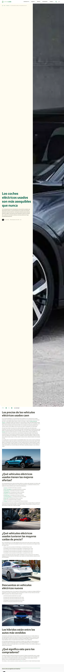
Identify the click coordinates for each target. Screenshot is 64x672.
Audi (5, 499)
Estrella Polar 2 (6, 490)
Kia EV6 (5, 487)
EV (21, 660)
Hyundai (5, 501)
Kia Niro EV (6, 493)
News (4, 5)
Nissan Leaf (6, 498)
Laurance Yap (7, 219)
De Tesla (3, 431)
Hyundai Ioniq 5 (7, 495)
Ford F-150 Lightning (7, 489)
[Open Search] (56, 2)
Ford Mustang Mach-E (8, 496)
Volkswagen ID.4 (7, 492)
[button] (27, 2)
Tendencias (7, 5)
